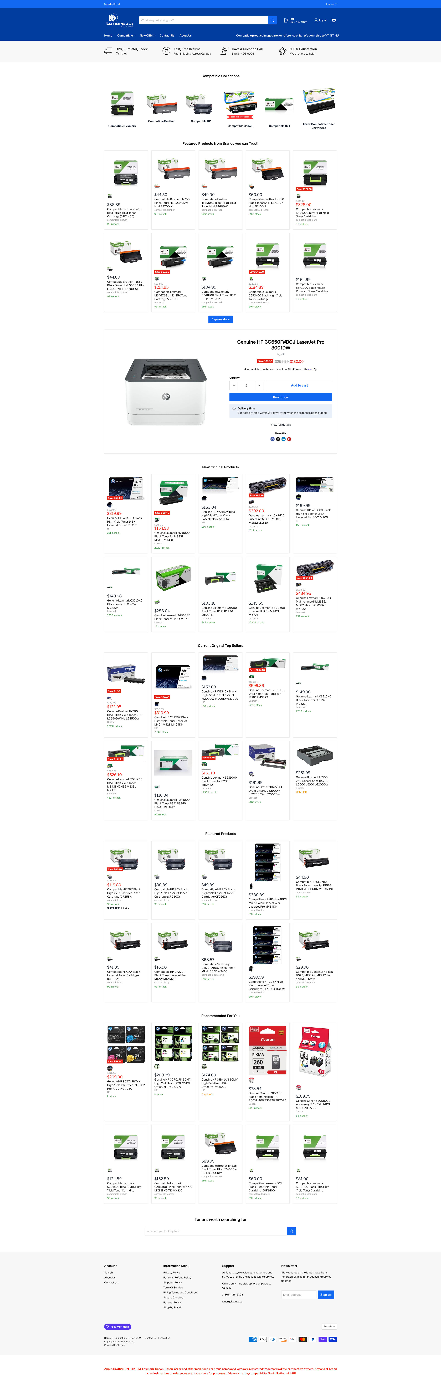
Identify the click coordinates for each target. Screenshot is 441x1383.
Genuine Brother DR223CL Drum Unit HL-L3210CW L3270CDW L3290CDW (266, 790)
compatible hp (114, 900)
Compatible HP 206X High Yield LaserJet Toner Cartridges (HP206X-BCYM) (267, 985)
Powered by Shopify (114, 1345)
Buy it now (281, 397)
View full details (281, 424)
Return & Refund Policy (177, 1277)
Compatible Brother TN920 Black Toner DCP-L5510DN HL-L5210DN (266, 203)
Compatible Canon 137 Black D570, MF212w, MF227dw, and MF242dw (314, 975)
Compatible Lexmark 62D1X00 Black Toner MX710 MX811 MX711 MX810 (173, 1187)
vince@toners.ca (232, 1301)
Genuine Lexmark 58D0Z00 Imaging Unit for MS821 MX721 (267, 611)
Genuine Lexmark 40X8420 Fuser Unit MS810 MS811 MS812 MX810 (267, 519)
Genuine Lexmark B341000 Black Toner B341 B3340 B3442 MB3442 (172, 803)
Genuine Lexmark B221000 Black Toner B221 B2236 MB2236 (219, 611)
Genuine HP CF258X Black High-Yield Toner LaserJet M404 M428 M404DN (171, 721)
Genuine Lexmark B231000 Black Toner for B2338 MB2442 (219, 781)
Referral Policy (172, 1302)
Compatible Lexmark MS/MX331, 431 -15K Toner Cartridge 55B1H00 (171, 295)
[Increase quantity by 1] (259, 385)
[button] (320, 20)
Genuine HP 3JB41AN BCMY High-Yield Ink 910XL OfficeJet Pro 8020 (220, 1083)
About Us (186, 35)
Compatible (125, 35)
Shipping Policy (172, 1282)
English (330, 4)
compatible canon (305, 982)
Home (108, 35)
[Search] (272, 20)
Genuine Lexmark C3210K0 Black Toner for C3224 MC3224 (124, 604)
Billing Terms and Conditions (180, 1292)
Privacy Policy (171, 1272)
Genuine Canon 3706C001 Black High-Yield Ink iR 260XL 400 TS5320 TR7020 (267, 1097)
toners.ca (159, 302)
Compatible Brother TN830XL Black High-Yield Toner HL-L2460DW (219, 203)
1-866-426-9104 (232, 1294)
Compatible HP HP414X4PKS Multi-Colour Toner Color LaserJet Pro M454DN (268, 903)
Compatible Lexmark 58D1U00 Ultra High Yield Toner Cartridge (312, 213)
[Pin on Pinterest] (289, 439)
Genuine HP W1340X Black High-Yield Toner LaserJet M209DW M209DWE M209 (220, 695)
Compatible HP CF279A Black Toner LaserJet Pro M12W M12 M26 (170, 975)
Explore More (220, 319)
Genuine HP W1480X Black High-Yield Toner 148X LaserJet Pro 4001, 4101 (124, 521)
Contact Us (167, 35)
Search (108, 1272)
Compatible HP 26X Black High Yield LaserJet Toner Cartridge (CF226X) (218, 893)
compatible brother (164, 209)
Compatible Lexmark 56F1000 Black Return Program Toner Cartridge (312, 287)
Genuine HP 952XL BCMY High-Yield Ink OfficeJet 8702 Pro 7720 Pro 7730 (126, 1085)
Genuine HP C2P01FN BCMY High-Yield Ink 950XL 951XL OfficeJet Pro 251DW (172, 1083)
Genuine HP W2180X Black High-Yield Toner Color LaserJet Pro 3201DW (219, 515)
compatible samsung (213, 974)
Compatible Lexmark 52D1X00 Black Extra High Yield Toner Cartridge (124, 1187)
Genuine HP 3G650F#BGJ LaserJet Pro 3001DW (280, 345)
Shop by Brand (112, 4)
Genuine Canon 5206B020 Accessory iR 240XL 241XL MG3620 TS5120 (313, 1104)
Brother (111, 722)
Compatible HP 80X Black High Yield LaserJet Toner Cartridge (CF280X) (171, 893)
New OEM (146, 35)
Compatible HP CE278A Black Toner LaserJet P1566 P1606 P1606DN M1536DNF (315, 885)
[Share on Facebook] (272, 439)
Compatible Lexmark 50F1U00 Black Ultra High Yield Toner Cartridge (312, 1187)
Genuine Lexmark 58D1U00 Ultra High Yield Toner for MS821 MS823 (266, 693)
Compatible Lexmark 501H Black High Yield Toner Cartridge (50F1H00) (266, 1187)
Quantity (234, 377)
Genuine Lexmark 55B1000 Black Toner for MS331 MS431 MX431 (172, 536)
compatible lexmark (117, 219)
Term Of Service (173, 1287)
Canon (252, 1103)
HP (283, 354)
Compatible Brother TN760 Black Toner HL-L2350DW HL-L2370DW (172, 203)
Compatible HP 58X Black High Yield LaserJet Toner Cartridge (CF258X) (124, 893)
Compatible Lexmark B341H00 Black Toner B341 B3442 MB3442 (219, 295)
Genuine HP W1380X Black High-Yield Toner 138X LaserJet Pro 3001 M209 (313, 513)
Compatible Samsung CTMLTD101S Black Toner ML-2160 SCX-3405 (218, 968)
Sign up (326, 1295)
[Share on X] (278, 439)
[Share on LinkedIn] (283, 439)
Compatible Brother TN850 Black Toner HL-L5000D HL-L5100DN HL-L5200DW (125, 285)
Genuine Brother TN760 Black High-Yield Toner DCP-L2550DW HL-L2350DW (125, 715)
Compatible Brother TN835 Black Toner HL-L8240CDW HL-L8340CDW (219, 1169)
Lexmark (159, 543)
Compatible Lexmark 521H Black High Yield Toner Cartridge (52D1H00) (124, 213)
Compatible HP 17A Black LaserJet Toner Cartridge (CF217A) (123, 975)
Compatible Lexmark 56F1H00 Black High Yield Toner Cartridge (266, 295)
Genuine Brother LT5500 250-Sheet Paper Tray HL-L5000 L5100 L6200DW (312, 781)
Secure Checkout (173, 1297)
